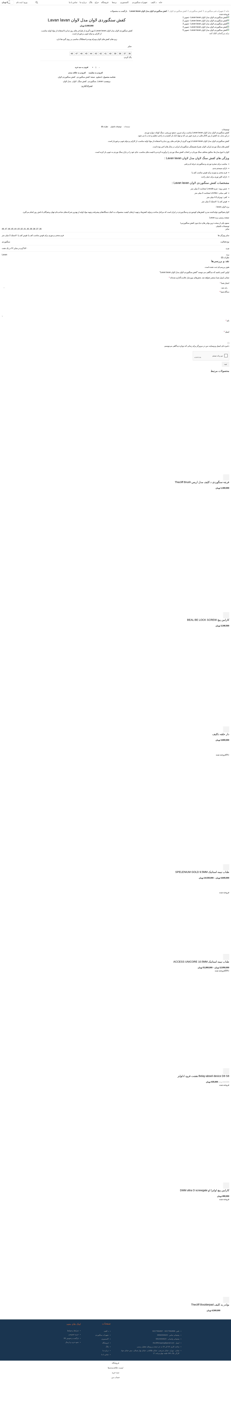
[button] (226, 477)
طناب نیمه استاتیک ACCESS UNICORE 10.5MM (201, 961)
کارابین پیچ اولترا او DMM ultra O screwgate (204, 1190)
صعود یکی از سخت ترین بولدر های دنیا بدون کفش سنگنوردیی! (204, 223)
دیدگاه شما (224, 292)
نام (227, 321)
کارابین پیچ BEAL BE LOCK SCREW (208, 619)
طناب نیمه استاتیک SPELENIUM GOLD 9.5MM (202, 871)
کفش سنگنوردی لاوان (178, 11)
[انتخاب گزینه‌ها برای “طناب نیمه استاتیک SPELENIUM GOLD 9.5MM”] (226, 867)
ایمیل (226, 332)
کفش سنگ (82, 81)
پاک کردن (128, 57)
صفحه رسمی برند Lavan (219, 218)
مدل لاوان (67, 81)
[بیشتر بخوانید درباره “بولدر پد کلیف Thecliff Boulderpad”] (226, 1300)
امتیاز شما (224, 283)
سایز (130, 46)
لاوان (74, 81)
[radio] (130, 53)
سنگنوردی (92, 81)
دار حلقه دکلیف (220, 734)
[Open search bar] (36, 2)
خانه (227, 11)
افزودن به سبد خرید (81, 67)
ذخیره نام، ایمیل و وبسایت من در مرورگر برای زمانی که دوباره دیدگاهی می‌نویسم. (196, 346)
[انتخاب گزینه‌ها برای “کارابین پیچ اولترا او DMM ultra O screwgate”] (226, 1186)
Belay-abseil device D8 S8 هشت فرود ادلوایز (203, 1075)
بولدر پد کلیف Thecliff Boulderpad (210, 1304)
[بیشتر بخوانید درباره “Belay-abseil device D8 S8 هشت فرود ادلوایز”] (226, 1071)
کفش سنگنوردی (195, 11)
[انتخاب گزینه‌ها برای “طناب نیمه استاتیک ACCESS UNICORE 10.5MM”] (226, 957)
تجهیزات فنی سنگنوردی (214, 11)
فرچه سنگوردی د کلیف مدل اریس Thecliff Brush (202, 482)
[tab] (127, 127)
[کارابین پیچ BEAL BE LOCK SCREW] (115, 515)
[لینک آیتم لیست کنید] (96, 1344)
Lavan (100, 81)
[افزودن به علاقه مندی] (220, 477)
